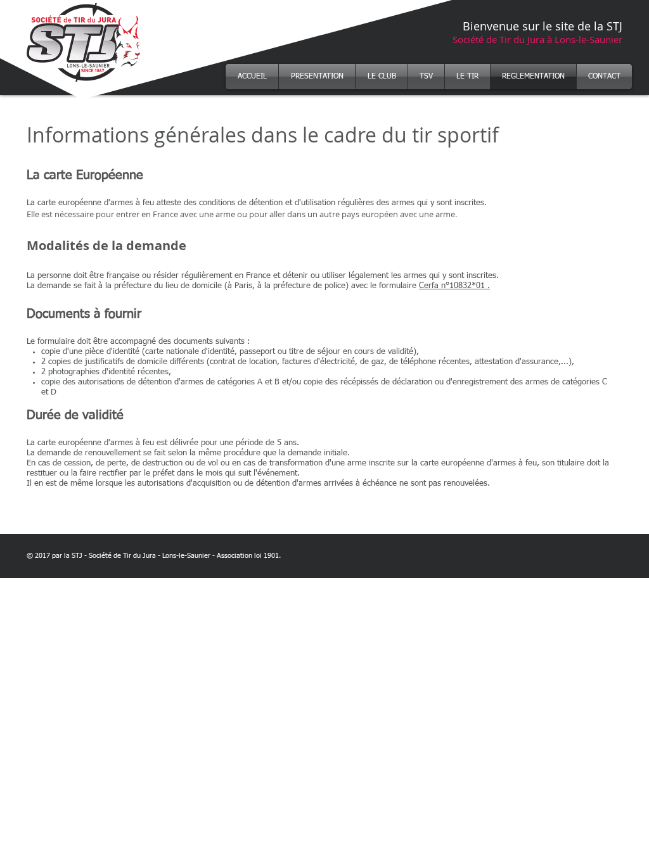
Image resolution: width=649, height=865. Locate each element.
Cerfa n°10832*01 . (454, 286)
